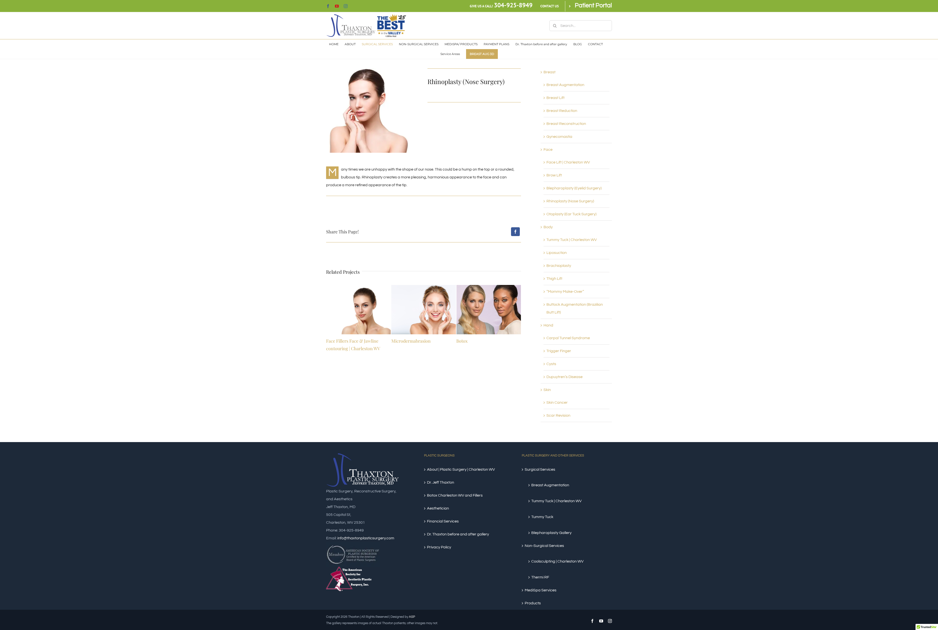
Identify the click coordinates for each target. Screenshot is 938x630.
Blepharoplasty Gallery (551, 533)
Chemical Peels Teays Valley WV (487, 341)
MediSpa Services (540, 590)
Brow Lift (554, 175)
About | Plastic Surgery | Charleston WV (461, 469)
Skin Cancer (557, 402)
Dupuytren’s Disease (564, 377)
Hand (548, 325)
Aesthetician (438, 508)
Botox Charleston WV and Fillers (455, 495)
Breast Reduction (561, 111)
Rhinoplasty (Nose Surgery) (570, 201)
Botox (397, 341)
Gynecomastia (559, 137)
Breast (549, 72)
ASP (412, 617)
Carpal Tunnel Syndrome (568, 338)
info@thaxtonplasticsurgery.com (365, 538)
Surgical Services (540, 469)
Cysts (551, 364)
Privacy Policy (439, 547)
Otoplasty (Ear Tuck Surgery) (571, 214)
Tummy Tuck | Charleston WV (571, 240)
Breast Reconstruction (566, 124)
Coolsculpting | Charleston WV (557, 561)
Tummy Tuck (542, 517)
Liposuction (556, 253)
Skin (547, 390)
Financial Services (443, 521)
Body (548, 227)
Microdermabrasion (345, 341)
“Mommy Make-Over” (565, 291)
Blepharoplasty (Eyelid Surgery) (574, 188)
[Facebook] (515, 231)
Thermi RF (540, 577)
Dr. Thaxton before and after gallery (458, 534)
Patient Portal (593, 5)
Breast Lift (555, 98)
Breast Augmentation (565, 85)
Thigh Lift (554, 279)
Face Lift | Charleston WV (568, 162)
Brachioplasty (558, 266)
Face (548, 150)
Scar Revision (558, 415)
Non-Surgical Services (544, 546)
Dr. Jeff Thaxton (440, 482)
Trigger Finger (558, 351)
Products (533, 603)
